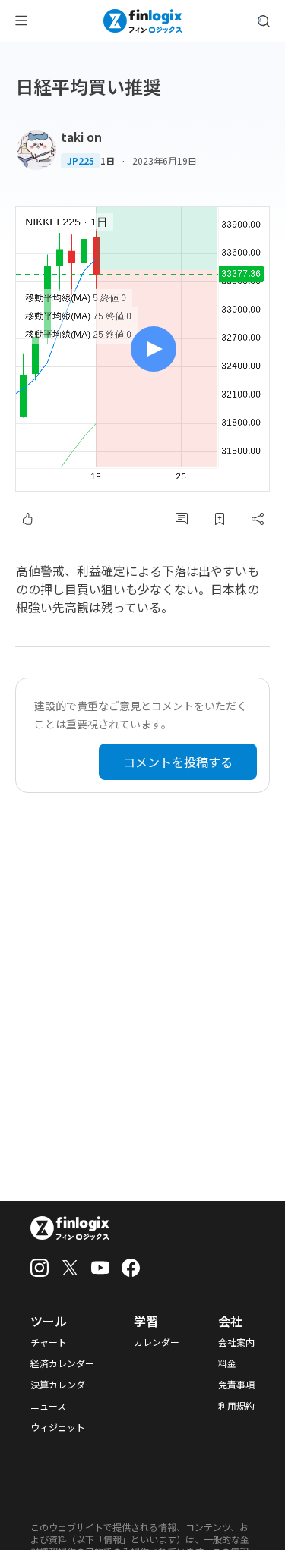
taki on (81, 136)
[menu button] (21, 21)
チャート (48, 1342)
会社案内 (236, 1342)
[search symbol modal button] (264, 21)
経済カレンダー (62, 1363)
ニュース (48, 1406)
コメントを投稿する (178, 762)
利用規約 (236, 1406)
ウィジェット (57, 1427)
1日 (107, 161)
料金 (227, 1363)
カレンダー (156, 1342)
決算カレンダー (62, 1385)
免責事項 (236, 1385)
